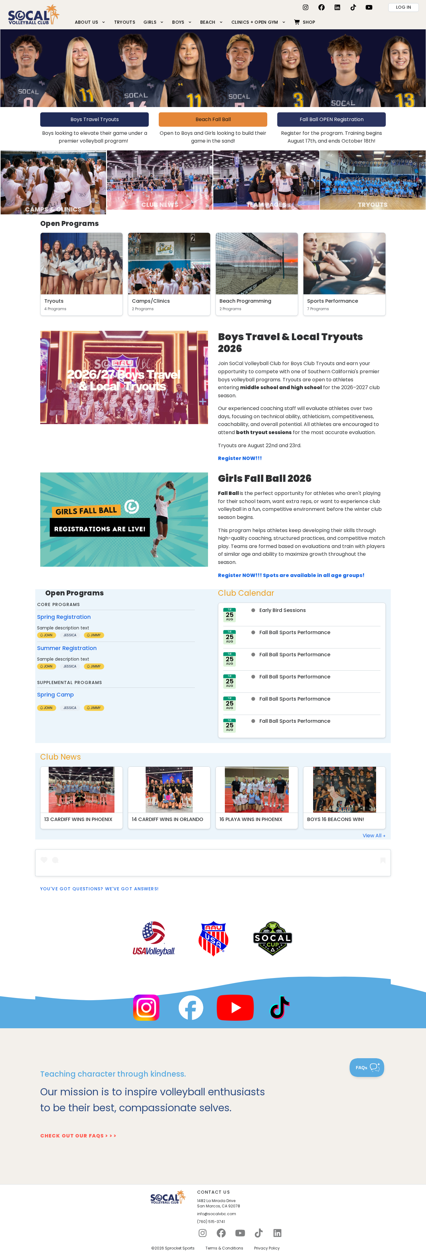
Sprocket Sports (180, 1248)
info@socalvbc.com (216, 1213)
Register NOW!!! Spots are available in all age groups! (291, 575)
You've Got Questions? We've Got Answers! (99, 889)
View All (373, 835)
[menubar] (194, 22)
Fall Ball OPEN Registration (332, 119)
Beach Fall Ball (213, 119)
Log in (403, 7)
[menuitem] (90, 22)
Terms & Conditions (224, 1248)
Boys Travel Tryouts (94, 119)
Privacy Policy (267, 1248)
